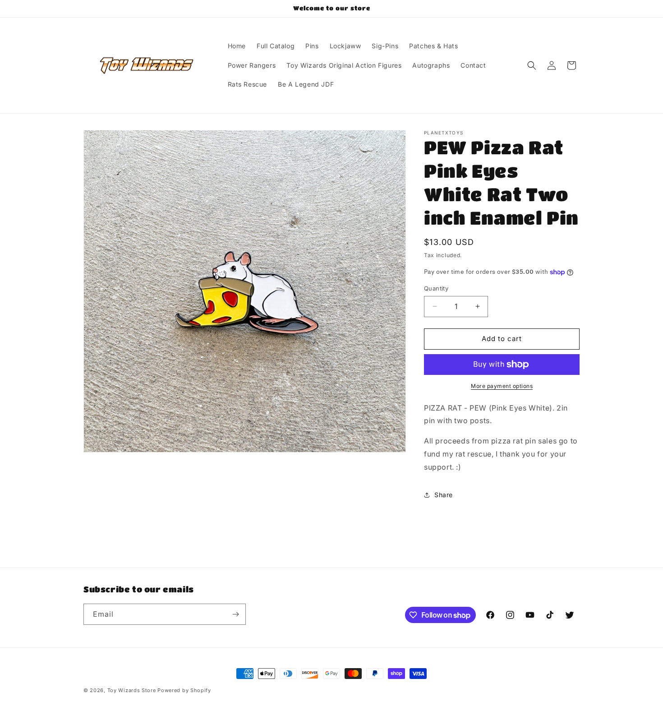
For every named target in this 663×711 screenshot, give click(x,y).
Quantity (436, 288)
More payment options (502, 386)
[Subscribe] (235, 614)
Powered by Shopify (184, 690)
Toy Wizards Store (132, 690)
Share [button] (443, 495)
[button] (532, 65)
